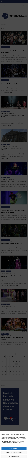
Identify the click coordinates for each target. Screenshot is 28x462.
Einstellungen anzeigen (14, 456)
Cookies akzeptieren (14, 448)
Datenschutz (11, 460)
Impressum (17, 460)
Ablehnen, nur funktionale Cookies (14, 452)
